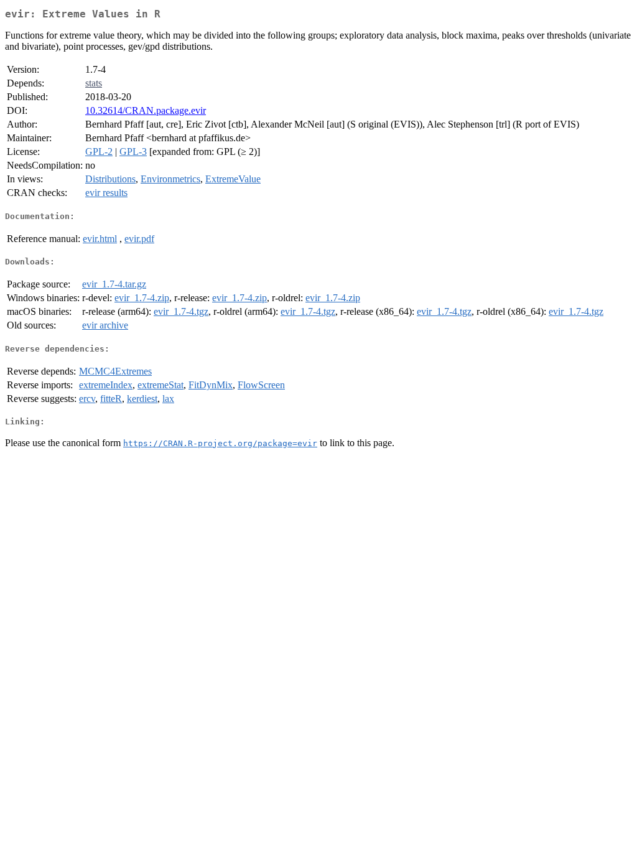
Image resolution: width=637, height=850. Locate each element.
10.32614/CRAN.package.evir (145, 110)
